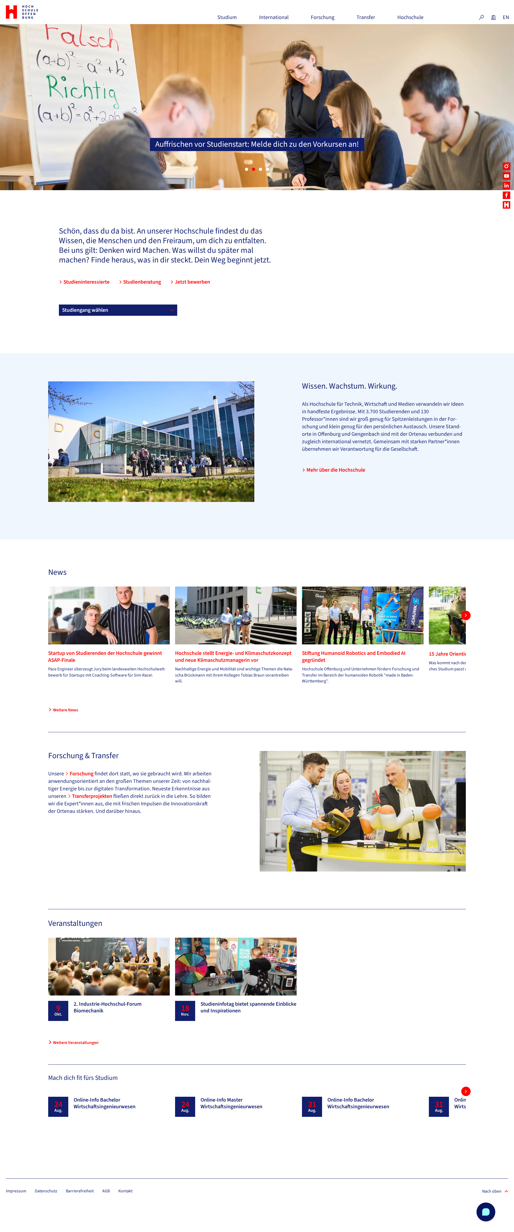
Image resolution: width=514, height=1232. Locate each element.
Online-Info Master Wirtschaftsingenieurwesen (231, 1103)
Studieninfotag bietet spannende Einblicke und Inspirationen (248, 1007)
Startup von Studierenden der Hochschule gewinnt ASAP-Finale (105, 657)
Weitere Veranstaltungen (76, 1043)
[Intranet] (493, 17)
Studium (227, 19)
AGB (106, 1191)
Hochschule (410, 19)
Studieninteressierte (86, 282)
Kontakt (125, 1191)
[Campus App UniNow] (506, 205)
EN (505, 17)
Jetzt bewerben (192, 282)
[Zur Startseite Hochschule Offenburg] (45, 12)
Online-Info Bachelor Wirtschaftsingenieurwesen (104, 1103)
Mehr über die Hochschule (336, 470)
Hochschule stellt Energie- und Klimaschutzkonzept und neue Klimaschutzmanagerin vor (233, 657)
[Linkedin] (506, 185)
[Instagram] (506, 166)
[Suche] (481, 17)
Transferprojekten (92, 796)
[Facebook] (506, 195)
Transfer (366, 19)
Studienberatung (142, 282)
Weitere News (65, 710)
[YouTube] (506, 176)
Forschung (322, 19)
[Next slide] (466, 615)
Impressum (16, 1191)
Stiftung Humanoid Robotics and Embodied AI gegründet (354, 657)
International (274, 19)
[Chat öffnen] (486, 1212)
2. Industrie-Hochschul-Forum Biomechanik (108, 1007)
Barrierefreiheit (80, 1191)
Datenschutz (46, 1191)
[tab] (246, 169)
